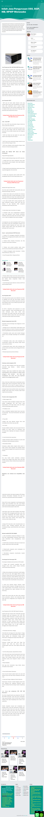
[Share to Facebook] (4, 738)
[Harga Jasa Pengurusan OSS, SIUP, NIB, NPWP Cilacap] (16, 269)
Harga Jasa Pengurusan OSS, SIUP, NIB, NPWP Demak (9, 270)
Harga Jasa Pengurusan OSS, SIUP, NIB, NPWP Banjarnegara (4, 774)
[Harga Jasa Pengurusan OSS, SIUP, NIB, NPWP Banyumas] (22, 754)
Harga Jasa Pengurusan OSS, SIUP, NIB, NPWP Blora (4, 760)
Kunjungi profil (33, 35)
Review (25, 790)
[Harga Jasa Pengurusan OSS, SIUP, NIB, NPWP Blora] (5, 754)
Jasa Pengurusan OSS (6, 733)
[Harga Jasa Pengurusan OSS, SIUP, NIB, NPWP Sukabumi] (22, 768)
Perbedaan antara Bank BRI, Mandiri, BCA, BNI (37, 76)
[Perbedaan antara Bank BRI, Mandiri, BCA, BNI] (30, 77)
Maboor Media (25, 815)
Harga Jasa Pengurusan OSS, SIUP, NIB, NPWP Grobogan (21, 264)
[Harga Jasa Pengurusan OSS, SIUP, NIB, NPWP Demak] (4, 269)
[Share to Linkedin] (18, 738)
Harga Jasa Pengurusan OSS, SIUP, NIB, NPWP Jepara (9, 264)
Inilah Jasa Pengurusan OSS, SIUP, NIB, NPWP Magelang (7, 744)
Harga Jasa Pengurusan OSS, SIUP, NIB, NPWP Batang (13, 758)
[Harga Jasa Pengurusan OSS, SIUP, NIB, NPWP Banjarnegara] (5, 768)
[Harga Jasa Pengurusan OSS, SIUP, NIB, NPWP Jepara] (4, 263)
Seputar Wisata (26, 792)
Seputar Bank (18, 792)
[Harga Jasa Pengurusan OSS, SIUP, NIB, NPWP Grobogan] (15, 263)
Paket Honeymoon (26, 789)
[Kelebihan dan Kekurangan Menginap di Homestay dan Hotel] (30, 92)
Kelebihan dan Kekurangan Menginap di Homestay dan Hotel (37, 91)
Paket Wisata (18, 790)
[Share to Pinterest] (13, 738)
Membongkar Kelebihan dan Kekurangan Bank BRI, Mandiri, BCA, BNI (37, 59)
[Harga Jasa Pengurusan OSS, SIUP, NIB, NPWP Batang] (13, 752)
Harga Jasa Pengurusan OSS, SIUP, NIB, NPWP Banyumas (21, 761)
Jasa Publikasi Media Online (18, 789)
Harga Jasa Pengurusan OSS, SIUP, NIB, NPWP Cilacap (21, 270)
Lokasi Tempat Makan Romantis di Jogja (37, 84)
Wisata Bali (18, 793)
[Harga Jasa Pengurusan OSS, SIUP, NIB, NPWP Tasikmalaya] (13, 769)
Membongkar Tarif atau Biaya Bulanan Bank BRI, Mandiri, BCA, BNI (37, 67)
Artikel (17, 786)
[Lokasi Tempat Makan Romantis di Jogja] (30, 85)
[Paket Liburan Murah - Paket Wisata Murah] (22, 1)
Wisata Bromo (26, 793)
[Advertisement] (13, 43)
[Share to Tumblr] (22, 738)
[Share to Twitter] (9, 738)
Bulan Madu (26, 786)
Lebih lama (22, 741)
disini (7, 792)
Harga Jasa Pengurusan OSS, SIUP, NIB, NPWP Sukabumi (22, 774)
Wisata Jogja (18, 795)
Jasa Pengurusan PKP (26, 787)
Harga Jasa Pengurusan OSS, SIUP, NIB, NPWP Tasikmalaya (13, 777)
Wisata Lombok (26, 795)
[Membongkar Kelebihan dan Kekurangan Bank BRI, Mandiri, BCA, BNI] (30, 59)
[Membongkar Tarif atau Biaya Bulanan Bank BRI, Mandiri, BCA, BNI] (30, 68)
